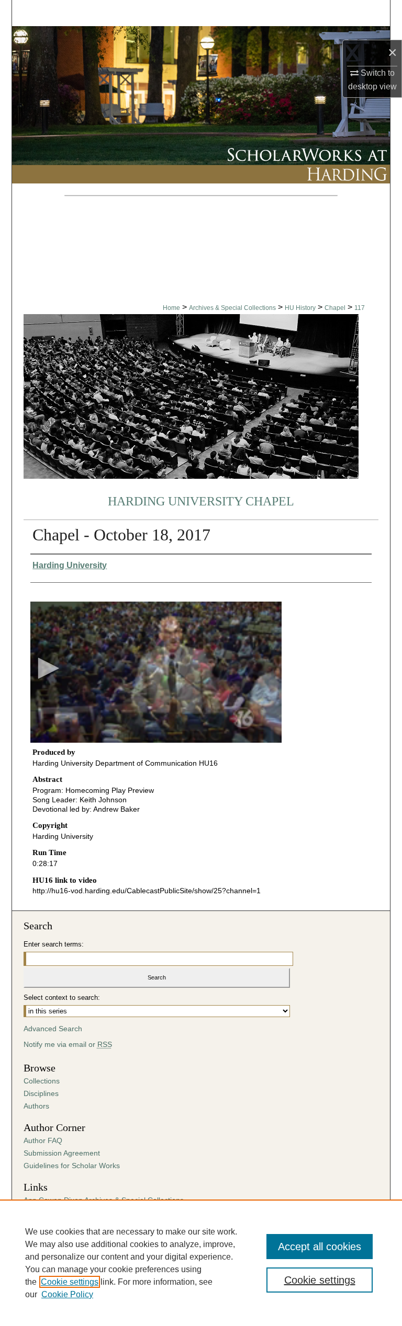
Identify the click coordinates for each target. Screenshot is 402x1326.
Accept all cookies (319, 1246)
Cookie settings (69, 1281)
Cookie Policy (67, 1294)
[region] (201, 1263)
